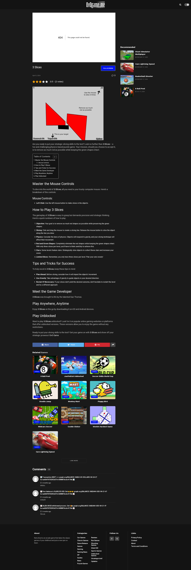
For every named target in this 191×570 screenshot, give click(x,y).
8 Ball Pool (45, 376)
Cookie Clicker (74, 427)
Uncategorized (96, 558)
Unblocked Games (95, 554)
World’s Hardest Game (103, 427)
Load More (74, 460)
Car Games (81, 537)
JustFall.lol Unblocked (74, 376)
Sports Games (96, 551)
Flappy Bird (103, 401)
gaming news (82, 552)
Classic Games (82, 540)
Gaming (80, 549)
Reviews (94, 537)
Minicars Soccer (45, 427)
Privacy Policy (136, 537)
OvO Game (54, 335)
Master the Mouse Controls (45, 160)
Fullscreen (108, 68)
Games (37, 371)
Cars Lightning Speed (45, 452)
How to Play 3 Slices (42, 165)
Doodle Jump (45, 401)
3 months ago (46, 511)
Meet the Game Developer (44, 171)
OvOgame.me (95, 4)
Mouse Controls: (44, 163)
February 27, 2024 (142, 57)
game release (82, 543)
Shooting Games (94, 544)
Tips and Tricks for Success (45, 168)
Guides (79, 558)
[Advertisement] (139, 26)
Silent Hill (94, 548)
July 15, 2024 (140, 91)
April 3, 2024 (36, 75)
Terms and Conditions (139, 546)
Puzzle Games (82, 563)
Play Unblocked (40, 176)
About (133, 543)
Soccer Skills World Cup (102, 376)
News (79, 561)
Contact (134, 540)
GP (78, 555)
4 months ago (46, 483)
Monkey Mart (74, 401)
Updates (94, 561)
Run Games (95, 540)
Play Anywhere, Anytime (44, 173)
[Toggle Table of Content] (53, 157)
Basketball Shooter (144, 76)
